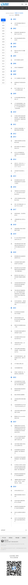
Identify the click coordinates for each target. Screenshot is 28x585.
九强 (2, 8)
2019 (3, 69)
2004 (3, 28)
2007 (3, 36)
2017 (3, 63)
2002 (3, 22)
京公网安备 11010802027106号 (8, 548)
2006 (3, 33)
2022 (3, 77)
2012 (3, 50)
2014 (3, 55)
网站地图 (17, 537)
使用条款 (10, 537)
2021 (3, 74)
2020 (3, 71)
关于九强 (4, 537)
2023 (3, 80)
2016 (3, 61)
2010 (3, 44)
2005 (3, 30)
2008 (3, 39)
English (26, 1)
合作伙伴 (3, 530)
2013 (3, 52)
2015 (3, 58)
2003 (3, 25)
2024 (3, 82)
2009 (3, 41)
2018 (3, 66)
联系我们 (24, 537)
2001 (3, 20)
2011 (3, 47)
